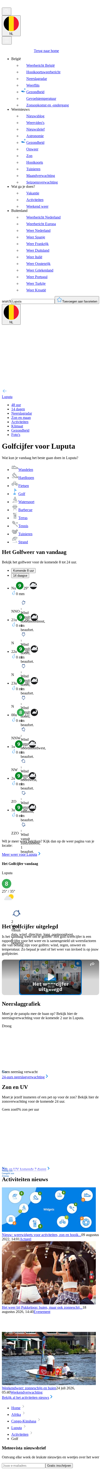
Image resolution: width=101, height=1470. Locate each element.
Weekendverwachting (26, 1392)
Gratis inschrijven (59, 1465)
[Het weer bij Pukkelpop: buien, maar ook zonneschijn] (49, 1303)
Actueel (25, 1239)
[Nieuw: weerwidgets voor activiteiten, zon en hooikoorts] (49, 1231)
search (6, 301)
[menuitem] (55, 82)
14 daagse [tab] (20, 575)
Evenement (42, 1312)
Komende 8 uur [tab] (23, 570)
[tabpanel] (50, 719)
